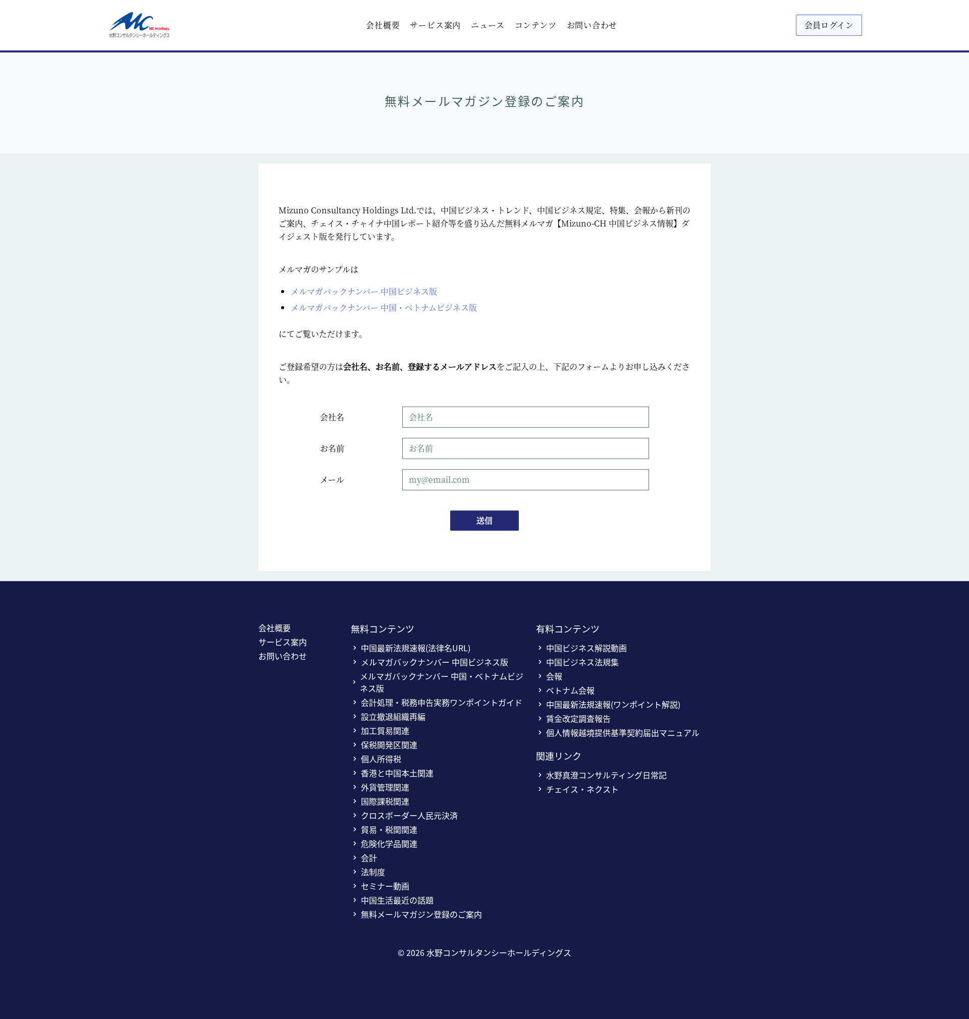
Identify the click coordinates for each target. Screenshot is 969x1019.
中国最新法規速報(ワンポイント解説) (613, 704)
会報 (554, 676)
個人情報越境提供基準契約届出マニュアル (622, 732)
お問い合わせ (592, 25)
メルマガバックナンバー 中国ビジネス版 (364, 291)
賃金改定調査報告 (578, 718)
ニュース (487, 25)
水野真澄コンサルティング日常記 (606, 775)
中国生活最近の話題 (397, 900)
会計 (369, 858)
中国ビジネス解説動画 (586, 648)
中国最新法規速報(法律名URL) (415, 648)
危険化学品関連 (389, 843)
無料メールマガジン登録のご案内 (421, 914)
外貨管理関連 (385, 787)
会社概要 (383, 25)
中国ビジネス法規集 (582, 662)
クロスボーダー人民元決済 (409, 815)
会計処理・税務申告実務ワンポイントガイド (441, 702)
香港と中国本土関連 (397, 773)
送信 (484, 520)
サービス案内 (435, 25)
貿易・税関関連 (389, 829)
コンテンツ (536, 25)
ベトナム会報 (570, 690)
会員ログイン (828, 25)
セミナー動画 (385, 886)
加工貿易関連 (385, 730)
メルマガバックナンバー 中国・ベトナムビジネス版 (384, 307)
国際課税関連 (385, 801)
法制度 (373, 872)
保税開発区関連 (389, 745)
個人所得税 (381, 759)
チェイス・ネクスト (582, 789)
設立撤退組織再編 (393, 716)
